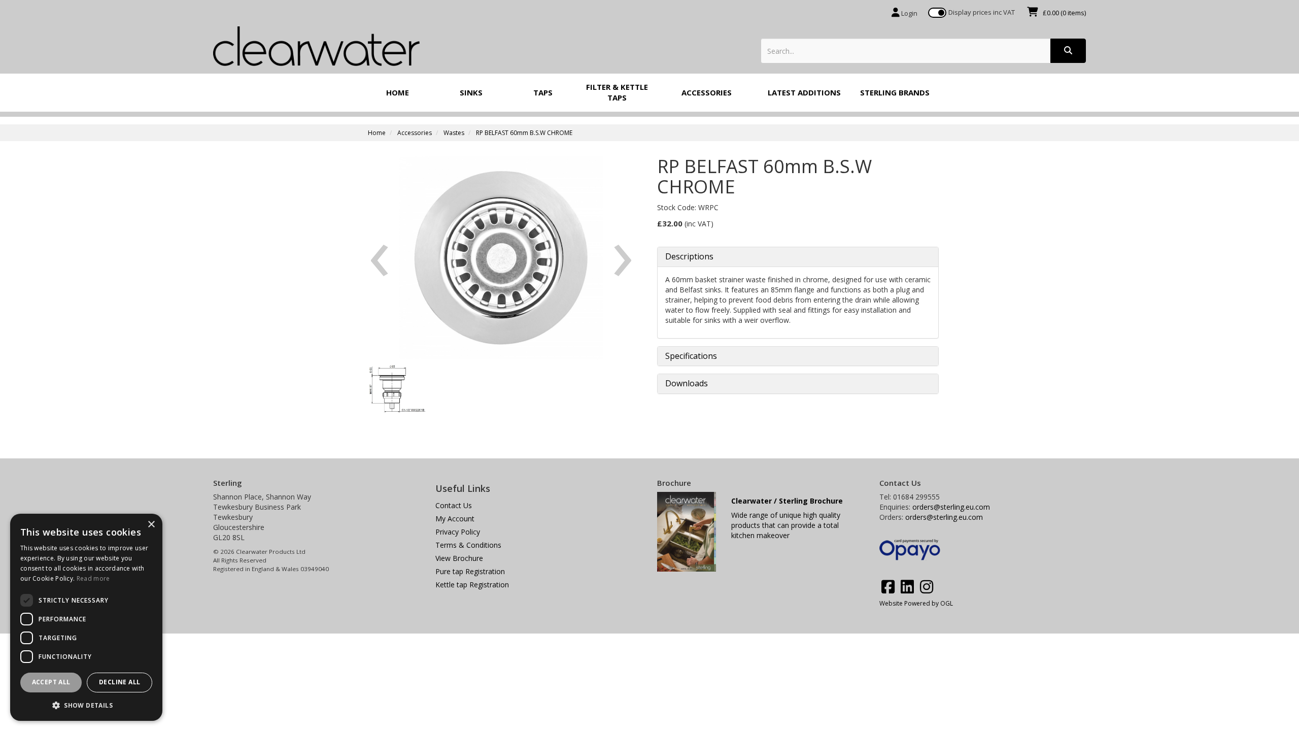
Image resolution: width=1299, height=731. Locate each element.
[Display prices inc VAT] (937, 13)
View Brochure (459, 558)
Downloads (686, 383)
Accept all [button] (51, 682)
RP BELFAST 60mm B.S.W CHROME (524, 132)
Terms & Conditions (468, 545)
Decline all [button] (119, 682)
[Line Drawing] (395, 388)
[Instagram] (926, 586)
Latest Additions (804, 92)
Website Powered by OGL (916, 603)
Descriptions (689, 256)
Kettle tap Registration (472, 584)
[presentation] (379, 251)
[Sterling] (316, 45)
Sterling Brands (895, 92)
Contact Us (453, 505)
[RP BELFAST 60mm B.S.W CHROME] (501, 257)
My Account (454, 518)
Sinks (471, 92)
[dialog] (86, 617)
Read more (93, 578)
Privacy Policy (457, 532)
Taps (543, 92)
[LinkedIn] (907, 586)
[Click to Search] (1068, 51)
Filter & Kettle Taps (617, 92)
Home (397, 92)
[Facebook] (888, 586)
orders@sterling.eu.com (951, 507)
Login (908, 13)
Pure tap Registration (470, 571)
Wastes (453, 132)
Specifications (691, 356)
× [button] (151, 524)
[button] (86, 705)
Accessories (706, 92)
